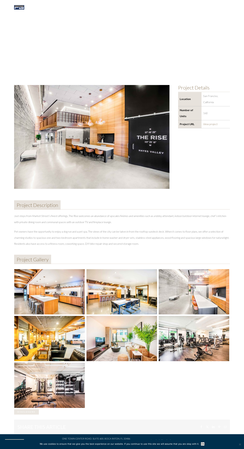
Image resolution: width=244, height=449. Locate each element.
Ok (202, 444)
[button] (220, 7)
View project (210, 124)
